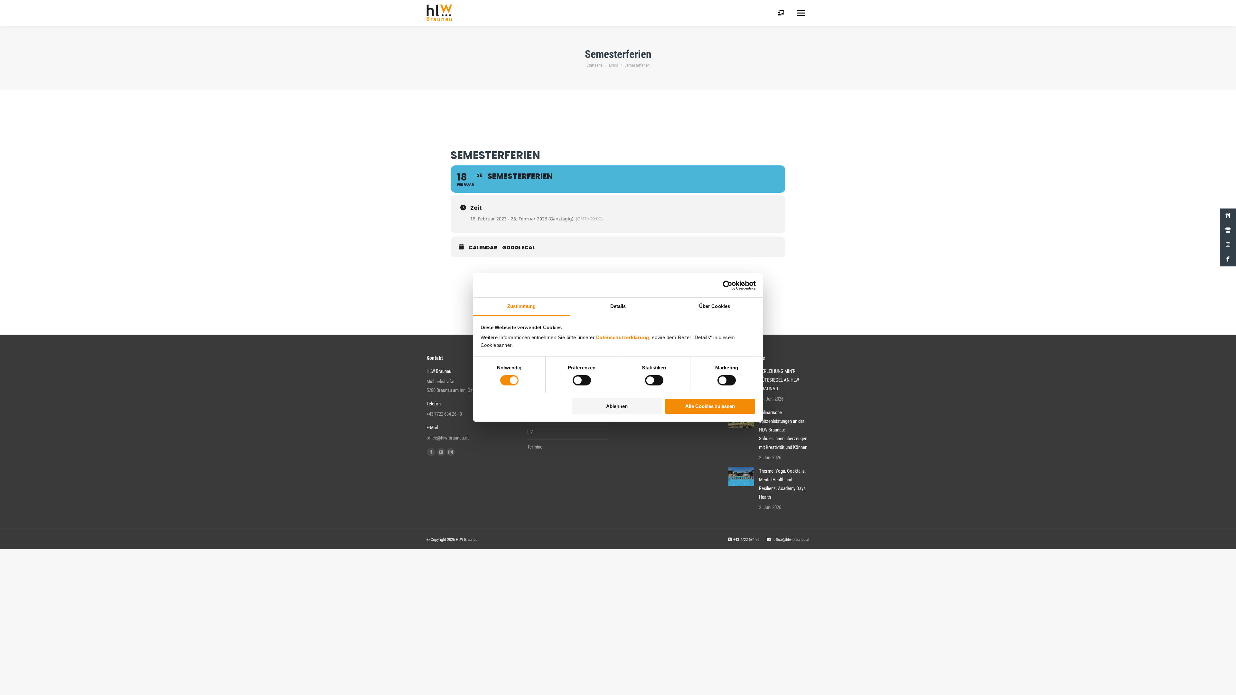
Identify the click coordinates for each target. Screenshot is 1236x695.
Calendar (483, 248)
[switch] (582, 380)
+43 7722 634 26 (746, 539)
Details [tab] (618, 306)
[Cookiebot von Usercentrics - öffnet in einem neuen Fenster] (727, 285)
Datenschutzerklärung (622, 337)
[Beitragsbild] (741, 476)
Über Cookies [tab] (714, 306)
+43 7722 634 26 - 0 (444, 414)
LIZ (530, 432)
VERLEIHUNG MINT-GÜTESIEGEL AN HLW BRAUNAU (779, 380)
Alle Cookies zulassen (710, 406)
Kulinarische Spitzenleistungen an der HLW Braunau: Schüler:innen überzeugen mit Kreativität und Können (783, 430)
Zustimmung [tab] (521, 306)
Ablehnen (617, 406)
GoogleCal (518, 248)
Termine (534, 447)
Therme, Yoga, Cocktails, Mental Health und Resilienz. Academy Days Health (782, 484)
